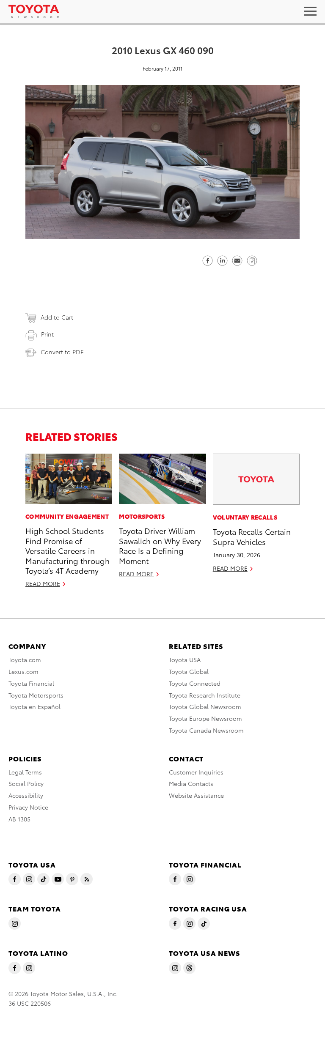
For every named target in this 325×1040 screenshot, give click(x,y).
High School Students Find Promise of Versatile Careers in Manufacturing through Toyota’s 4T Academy (67, 550)
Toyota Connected (194, 683)
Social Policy (26, 783)
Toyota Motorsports (35, 695)
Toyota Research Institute (204, 695)
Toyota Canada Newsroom (206, 730)
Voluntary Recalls (245, 517)
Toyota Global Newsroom (205, 706)
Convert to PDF (62, 352)
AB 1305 (19, 819)
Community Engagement (67, 516)
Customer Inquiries (196, 772)
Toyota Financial (31, 683)
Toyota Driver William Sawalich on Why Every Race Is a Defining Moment (160, 545)
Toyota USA (185, 659)
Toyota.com (24, 659)
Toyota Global (189, 671)
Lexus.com (23, 671)
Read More (42, 583)
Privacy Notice (28, 807)
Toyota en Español (34, 706)
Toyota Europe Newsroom (205, 718)
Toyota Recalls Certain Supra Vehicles (252, 536)
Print (47, 334)
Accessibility (25, 795)
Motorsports (142, 516)
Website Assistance (196, 795)
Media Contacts (191, 783)
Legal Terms (25, 772)
